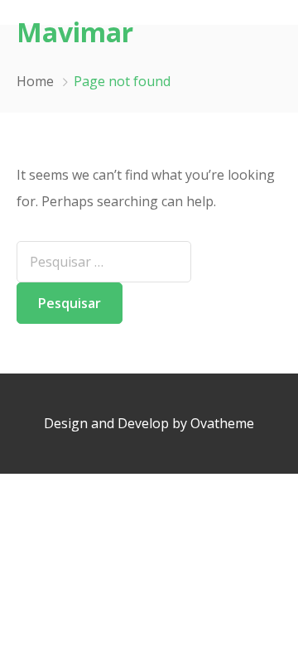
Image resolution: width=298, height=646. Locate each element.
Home (35, 81)
